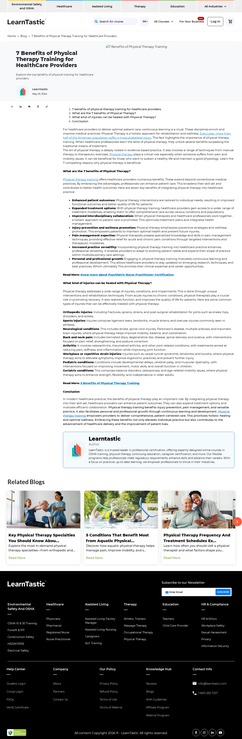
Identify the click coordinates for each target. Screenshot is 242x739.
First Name (122, 49)
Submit (148, 83)
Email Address (125, 64)
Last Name (158, 49)
